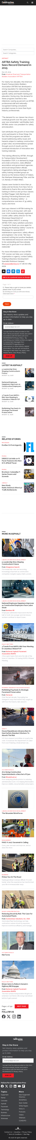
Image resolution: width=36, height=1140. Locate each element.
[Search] (27, 2)
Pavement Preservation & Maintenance (16, 687)
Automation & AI (8, 769)
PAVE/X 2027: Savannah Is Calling (15, 842)
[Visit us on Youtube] (19, 1086)
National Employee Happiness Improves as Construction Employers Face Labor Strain (11, 384)
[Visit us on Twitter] (9, 1016)
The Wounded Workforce (12, 813)
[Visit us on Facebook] (4, 1016)
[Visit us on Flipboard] (23, 1086)
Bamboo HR (10, 610)
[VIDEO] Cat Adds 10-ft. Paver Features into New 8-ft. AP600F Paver (12, 461)
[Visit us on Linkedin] (19, 1016)
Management (6, 840)
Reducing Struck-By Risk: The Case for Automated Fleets (17, 915)
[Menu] (32, 2)
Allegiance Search (12, 567)
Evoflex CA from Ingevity (12, 445)
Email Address (8, 323)
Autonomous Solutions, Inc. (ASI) (18, 919)
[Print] (4, 271)
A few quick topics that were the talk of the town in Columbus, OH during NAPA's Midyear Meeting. (18, 658)
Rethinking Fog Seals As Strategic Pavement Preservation (11, 410)
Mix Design (5, 442)
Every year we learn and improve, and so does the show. (16, 846)
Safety (4, 728)
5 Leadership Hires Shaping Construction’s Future (11, 371)
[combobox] (18, 49)
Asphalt (5, 58)
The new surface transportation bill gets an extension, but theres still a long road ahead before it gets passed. (17, 996)
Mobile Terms (7, 352)
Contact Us (8, 1132)
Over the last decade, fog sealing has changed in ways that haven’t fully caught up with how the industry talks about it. (17, 699)
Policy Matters (7, 644)
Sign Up (9, 356)
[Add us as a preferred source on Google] (23, 271)
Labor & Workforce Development (14, 559)
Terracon (9, 695)
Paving (4, 456)
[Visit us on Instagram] (14, 1016)
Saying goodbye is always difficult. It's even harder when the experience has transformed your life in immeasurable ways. (18, 882)
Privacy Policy (21, 352)
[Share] (8, 271)
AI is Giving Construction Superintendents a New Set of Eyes (16, 773)
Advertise (17, 1132)
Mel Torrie (6, 955)
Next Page (21, 1006)
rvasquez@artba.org (11, 264)
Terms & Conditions (15, 1134)
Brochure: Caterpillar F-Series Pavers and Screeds (11, 474)
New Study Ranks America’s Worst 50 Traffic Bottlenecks (12, 487)
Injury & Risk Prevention (10, 911)
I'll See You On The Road (11, 877)
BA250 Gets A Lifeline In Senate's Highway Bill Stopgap (15, 985)
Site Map (27, 1134)
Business (5, 874)
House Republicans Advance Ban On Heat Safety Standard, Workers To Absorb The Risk (16, 733)
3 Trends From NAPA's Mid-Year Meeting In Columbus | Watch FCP (11, 397)
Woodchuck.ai (11, 777)
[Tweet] (18, 271)
